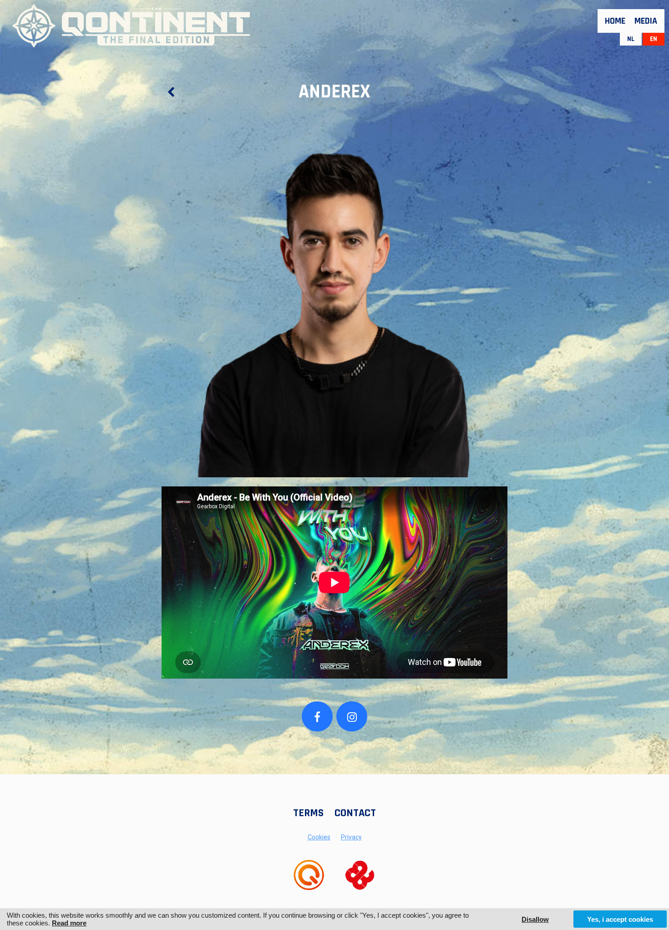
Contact (355, 813)
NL (630, 39)
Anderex (334, 92)
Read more (69, 923)
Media (645, 21)
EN (653, 39)
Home (615, 21)
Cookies (319, 837)
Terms (308, 813)
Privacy (351, 837)
